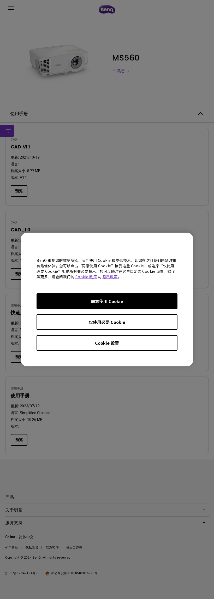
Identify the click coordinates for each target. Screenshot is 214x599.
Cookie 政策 (86, 276)
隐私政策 (110, 276)
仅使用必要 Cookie (107, 322)
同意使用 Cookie (107, 301)
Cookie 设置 (107, 343)
